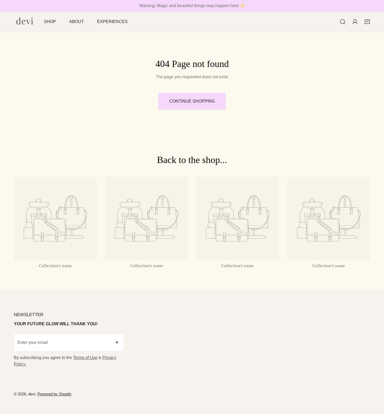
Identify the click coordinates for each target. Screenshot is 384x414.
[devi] (25, 21)
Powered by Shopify (54, 394)
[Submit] (116, 342)
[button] (367, 22)
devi (31, 394)
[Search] (343, 22)
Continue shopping (192, 101)
